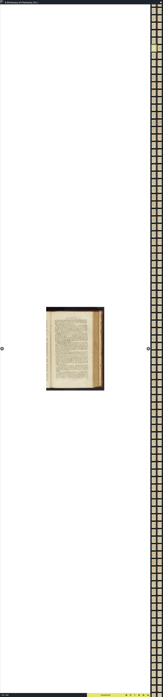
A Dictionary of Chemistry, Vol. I (21, 2)
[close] (161, 2)
